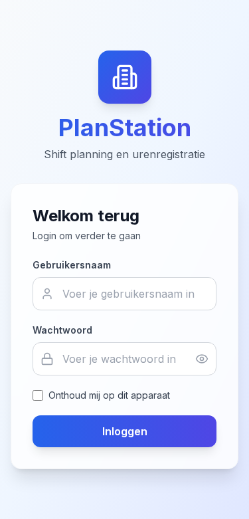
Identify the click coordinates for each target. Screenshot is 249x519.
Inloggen (124, 431)
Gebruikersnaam (72, 264)
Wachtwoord (62, 330)
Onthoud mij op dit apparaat (109, 395)
